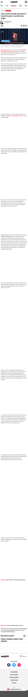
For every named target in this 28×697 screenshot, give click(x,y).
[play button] (14, 36)
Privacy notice (14, 674)
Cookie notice (14, 680)
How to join (3, 579)
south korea (8, 10)
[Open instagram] (19, 665)
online (6, 117)
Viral (7, 5)
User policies (14, 672)
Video (20, 5)
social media (15, 115)
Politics (2, 10)
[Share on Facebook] (21, 26)
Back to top (24, 656)
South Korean (4, 50)
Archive (14, 683)
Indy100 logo (14, 2)
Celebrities (13, 5)
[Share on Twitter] (24, 26)
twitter (20, 639)
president (3, 639)
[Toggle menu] (2, 2)
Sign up (2, 625)
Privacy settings (14, 677)
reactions (16, 639)
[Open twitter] (14, 665)
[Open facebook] (9, 665)
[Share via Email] (26, 26)
